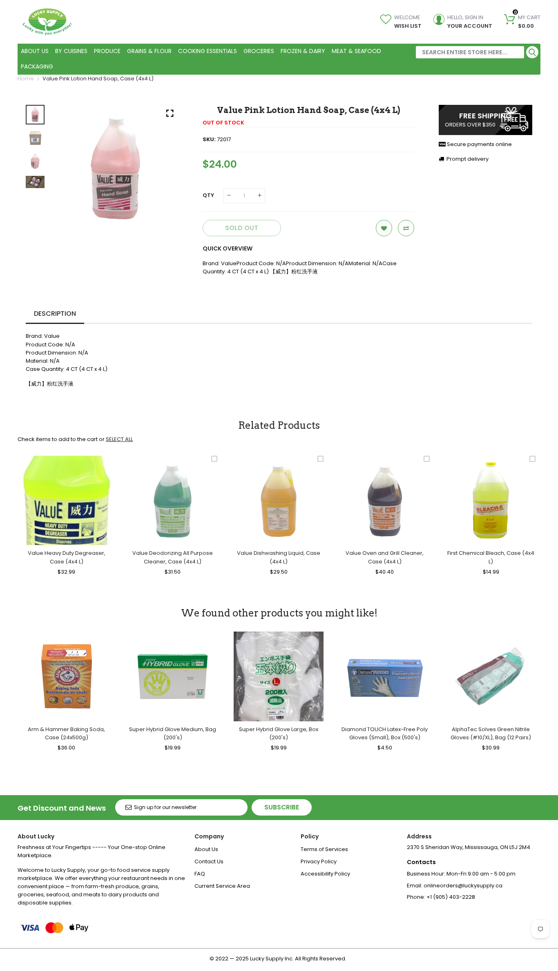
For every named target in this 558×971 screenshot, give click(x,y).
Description (55, 313)
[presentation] (69, 168)
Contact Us (208, 861)
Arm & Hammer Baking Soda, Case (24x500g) (66, 733)
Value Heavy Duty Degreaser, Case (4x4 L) (66, 557)
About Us (206, 849)
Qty (208, 195)
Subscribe (281, 807)
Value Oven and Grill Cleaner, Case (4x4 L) (385, 557)
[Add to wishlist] (384, 228)
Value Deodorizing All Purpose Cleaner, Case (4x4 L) (172, 557)
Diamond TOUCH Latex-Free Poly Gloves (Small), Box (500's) (384, 733)
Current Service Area (222, 886)
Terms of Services (324, 849)
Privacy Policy (319, 861)
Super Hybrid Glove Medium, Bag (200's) (172, 733)
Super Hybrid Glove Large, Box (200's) (278, 733)
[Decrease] (229, 195)
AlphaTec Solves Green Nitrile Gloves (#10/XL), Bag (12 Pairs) (491, 733)
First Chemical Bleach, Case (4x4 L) (490, 557)
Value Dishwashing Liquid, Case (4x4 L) (278, 557)
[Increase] (259, 195)
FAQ (199, 874)
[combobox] (470, 52)
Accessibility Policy (325, 874)
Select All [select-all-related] (119, 439)
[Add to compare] (406, 228)
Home (26, 78)
